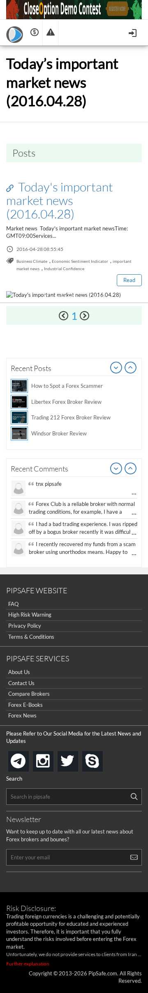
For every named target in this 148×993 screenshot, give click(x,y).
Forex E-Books (25, 704)
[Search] (134, 796)
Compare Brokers (29, 693)
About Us (19, 672)
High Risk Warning (29, 614)
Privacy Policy (24, 625)
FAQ (13, 604)
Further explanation (27, 964)
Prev (116, 368)
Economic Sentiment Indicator (80, 261)
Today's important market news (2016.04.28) (59, 200)
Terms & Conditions (31, 636)
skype (101, 759)
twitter (76, 759)
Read (129, 280)
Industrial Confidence (64, 268)
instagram (51, 759)
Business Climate (31, 261)
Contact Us (21, 683)
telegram (27, 760)
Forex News (22, 715)
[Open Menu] (133, 32)
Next (130, 368)
